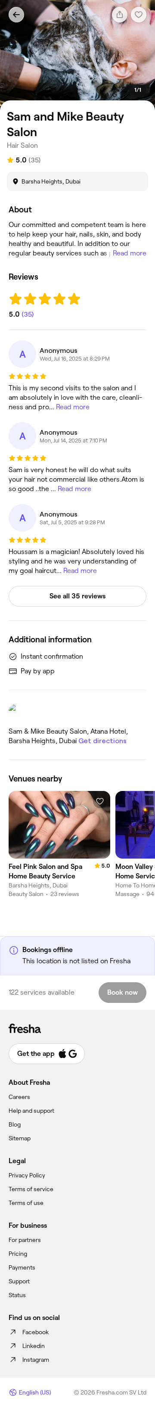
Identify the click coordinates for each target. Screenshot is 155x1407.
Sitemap (20, 1138)
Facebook (35, 1332)
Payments (22, 1267)
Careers (19, 1096)
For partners (25, 1239)
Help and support (31, 1110)
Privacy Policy (27, 1175)
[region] (77, 55)
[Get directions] (77, 712)
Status (17, 1295)
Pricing (18, 1253)
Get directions (102, 740)
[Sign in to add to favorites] (100, 801)
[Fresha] (77, 1028)
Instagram (35, 1359)
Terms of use (26, 1202)
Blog (15, 1124)
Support (19, 1281)
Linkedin (33, 1345)
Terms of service (31, 1189)
